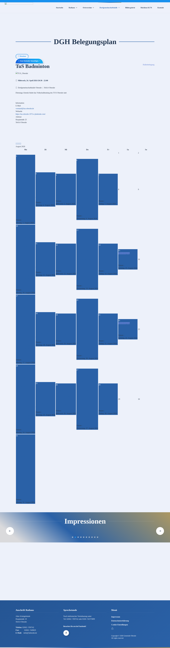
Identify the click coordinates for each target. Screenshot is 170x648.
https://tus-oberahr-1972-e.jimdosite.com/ (30, 114)
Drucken (22, 56)
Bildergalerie (130, 8)
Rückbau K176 (146, 8)
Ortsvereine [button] (87, 8)
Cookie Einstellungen (119, 625)
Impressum (115, 617)
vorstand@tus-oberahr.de (25, 108)
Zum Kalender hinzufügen (29, 61)
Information (20, 103)
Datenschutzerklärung (120, 621)
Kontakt (161, 8)
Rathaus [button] (72, 8)
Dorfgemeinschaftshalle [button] (108, 8)
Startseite (59, 8)
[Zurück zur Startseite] (19, 7)
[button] (10, 531)
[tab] (72, 537)
